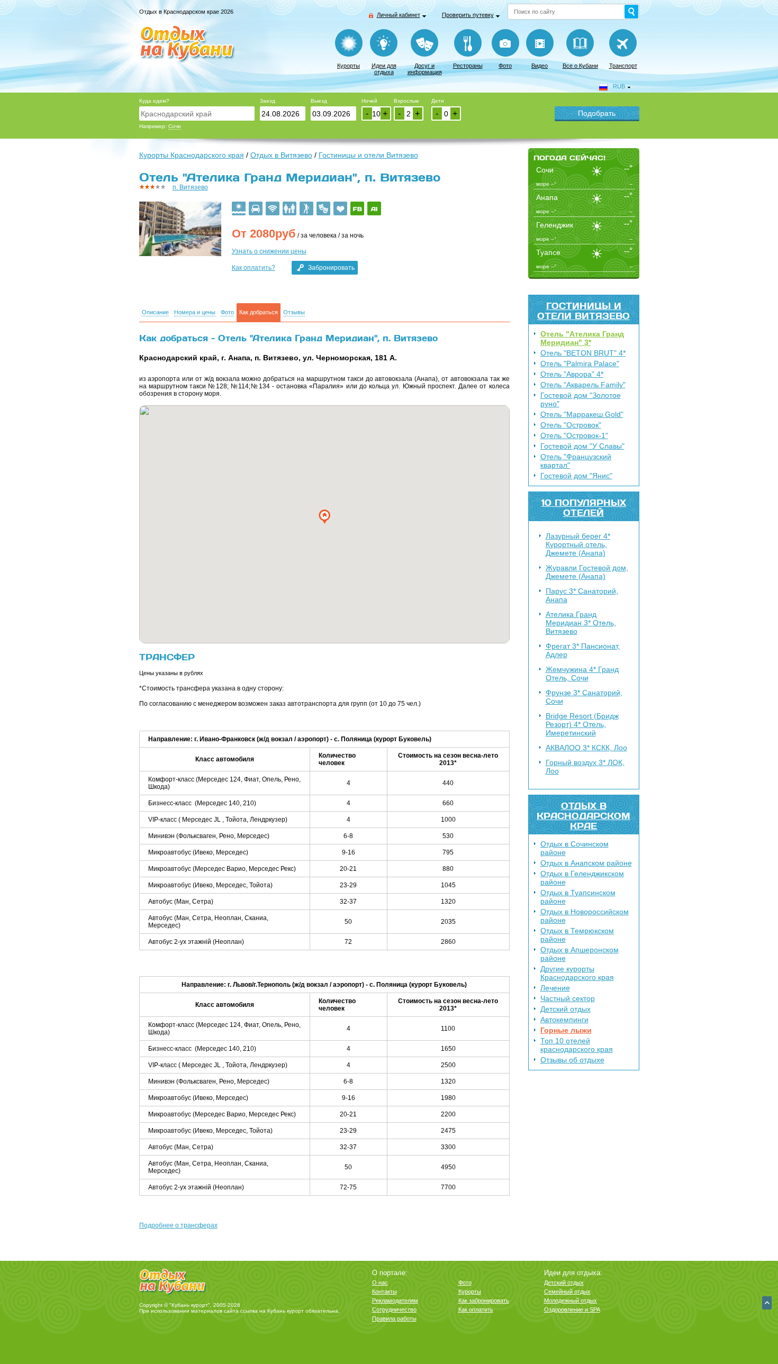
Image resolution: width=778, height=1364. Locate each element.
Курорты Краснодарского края (191, 155)
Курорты (348, 65)
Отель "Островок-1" (574, 435)
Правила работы (394, 1318)
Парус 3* (582, 595)
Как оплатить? (253, 267)
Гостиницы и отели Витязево (583, 311)
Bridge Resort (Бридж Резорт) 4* (582, 724)
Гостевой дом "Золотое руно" (580, 399)
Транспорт (623, 65)
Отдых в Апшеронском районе (579, 953)
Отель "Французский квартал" (575, 460)
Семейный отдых (567, 1291)
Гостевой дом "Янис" (576, 475)
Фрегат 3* (583, 650)
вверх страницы (767, 1303)
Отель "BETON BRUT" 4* (583, 353)
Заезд (267, 101)
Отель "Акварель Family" (583, 384)
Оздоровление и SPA (572, 1309)
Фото (505, 65)
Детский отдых (565, 1009)
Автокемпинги (564, 1019)
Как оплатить (475, 1309)
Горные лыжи (566, 1030)
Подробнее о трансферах (178, 1225)
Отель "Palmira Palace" (579, 363)
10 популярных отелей (583, 507)
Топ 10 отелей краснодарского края (576, 1044)
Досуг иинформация (425, 68)
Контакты (384, 1291)
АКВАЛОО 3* (586, 747)
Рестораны (468, 65)
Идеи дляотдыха (384, 68)
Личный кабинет (398, 15)
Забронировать (331, 267)
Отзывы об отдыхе (572, 1060)
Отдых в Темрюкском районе (577, 934)
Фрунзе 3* (584, 696)
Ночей (369, 101)
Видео (539, 65)
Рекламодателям (395, 1300)
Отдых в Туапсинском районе (578, 896)
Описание (155, 312)
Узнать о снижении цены (269, 251)
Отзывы (294, 312)
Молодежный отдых (570, 1300)
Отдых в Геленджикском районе (582, 877)
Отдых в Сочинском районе (574, 848)
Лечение (555, 988)
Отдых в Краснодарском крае (583, 816)
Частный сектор (567, 998)
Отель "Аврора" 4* (571, 374)
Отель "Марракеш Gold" (581, 414)
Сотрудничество (394, 1309)
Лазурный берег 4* (578, 544)
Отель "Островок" (570, 425)
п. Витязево (190, 187)
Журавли (587, 571)
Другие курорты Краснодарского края (577, 973)
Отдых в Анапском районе (586, 863)
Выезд (319, 101)
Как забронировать (483, 1300)
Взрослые (406, 101)
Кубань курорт (285, 1311)
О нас (380, 1282)
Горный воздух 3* (585, 766)
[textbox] (197, 113)
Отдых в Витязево (281, 155)
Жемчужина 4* (582, 673)
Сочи (174, 126)
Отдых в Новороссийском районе (584, 915)
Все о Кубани (580, 65)
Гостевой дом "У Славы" (582, 446)
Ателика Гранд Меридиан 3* (581, 622)
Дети (437, 101)
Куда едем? (154, 101)
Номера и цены (194, 312)
